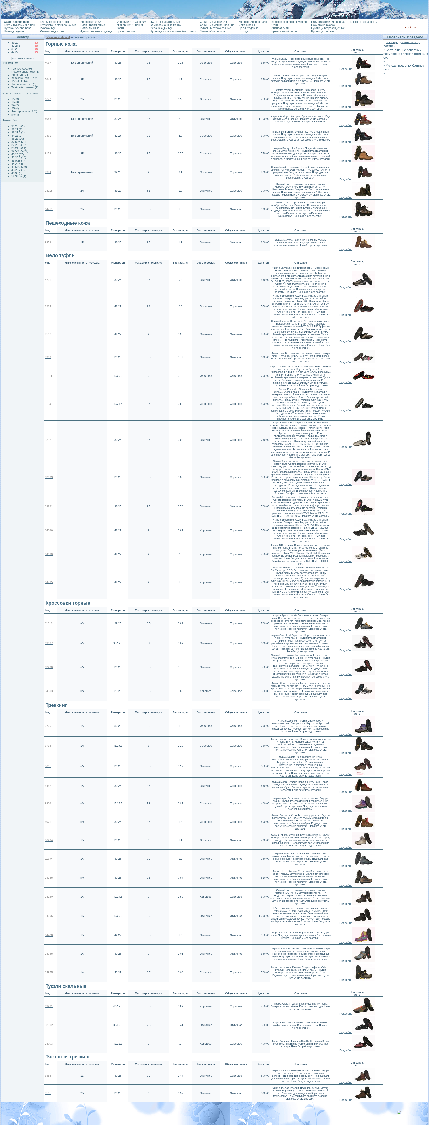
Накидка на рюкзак (323, 25)
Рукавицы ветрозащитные (328, 28)
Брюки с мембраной (284, 31)
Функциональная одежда (96, 31)
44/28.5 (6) (18, 163)
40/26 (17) (17, 154)
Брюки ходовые (248, 28)
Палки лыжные (89, 28)
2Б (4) (15, 108)
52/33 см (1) (18, 176)
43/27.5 (16, 45)
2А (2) (15, 105)
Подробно (345, 69)
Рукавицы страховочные (215, 28)
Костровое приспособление (289, 21)
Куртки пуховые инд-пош (20, 25)
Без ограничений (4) (24, 111)
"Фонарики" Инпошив (130, 25)
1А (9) (15, 99)
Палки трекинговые (92, 25)
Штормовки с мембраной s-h (58, 25)
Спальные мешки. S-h (214, 21)
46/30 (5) (16, 173)
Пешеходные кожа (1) (25, 71)
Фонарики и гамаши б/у (131, 21)
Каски (120, 28)
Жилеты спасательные (165, 21)
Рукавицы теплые (322, 31)
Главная (410, 26)
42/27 (14, 52)
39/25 (14, 42)
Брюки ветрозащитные (364, 21)
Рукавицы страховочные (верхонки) (173, 31)
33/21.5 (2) (18, 132)
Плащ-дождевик (14, 31)
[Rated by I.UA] (406, 1116)
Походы (244, 31)
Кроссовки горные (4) (24, 78)
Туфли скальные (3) (23, 84)
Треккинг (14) (19, 81)
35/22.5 (16, 49)
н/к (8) (15, 114)
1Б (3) (15, 102)
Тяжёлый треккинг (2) (24, 87)
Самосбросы (247, 25)
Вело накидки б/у (161, 28)
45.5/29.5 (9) (19, 167)
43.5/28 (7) (18, 160)
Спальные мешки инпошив (217, 25)
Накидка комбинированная (328, 21)
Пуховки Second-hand (18, 28)
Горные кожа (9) (21, 68)
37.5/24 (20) (18, 142)
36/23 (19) (17, 138)
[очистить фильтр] (22, 58)
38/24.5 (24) (18, 148)
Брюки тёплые (126, 31)
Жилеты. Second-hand (253, 21)
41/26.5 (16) (18, 157)
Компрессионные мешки (165, 25)
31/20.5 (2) (18, 126)
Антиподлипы (280, 28)
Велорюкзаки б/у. (91, 21)
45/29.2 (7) (18, 170)
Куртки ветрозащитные (55, 21)
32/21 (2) (16, 129)
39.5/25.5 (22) (19, 151)
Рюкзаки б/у (47, 28)
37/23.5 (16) (18, 145)
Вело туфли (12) (21, 74)
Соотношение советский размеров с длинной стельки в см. (405, 53)
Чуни (274, 25)
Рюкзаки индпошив (52, 31)
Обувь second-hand (58, 37)
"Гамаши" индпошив (212, 31)
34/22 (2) (16, 135)
